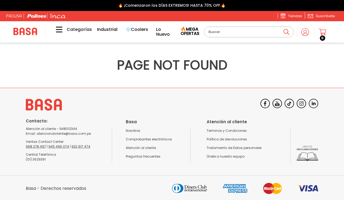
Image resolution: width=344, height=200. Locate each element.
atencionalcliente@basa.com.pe (64, 133)
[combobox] (249, 32)
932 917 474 (80, 146)
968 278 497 (36, 146)
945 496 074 (58, 146)
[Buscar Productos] (286, 32)
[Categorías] (55, 32)
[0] (322, 32)
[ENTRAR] (306, 32)
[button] (321, 15)
